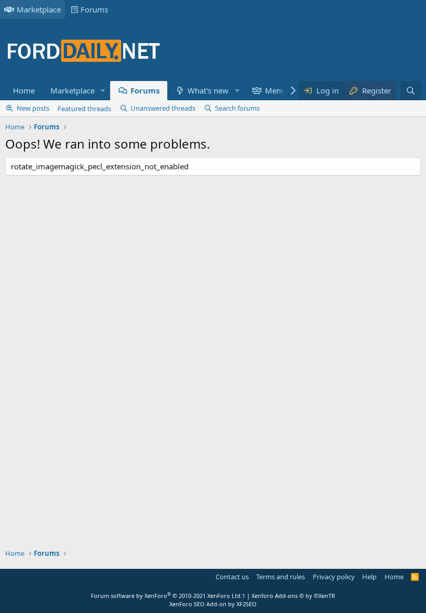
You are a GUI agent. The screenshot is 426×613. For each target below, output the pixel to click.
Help (369, 576)
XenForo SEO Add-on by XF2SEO (213, 604)
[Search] (411, 90)
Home (24, 90)
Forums (94, 9)
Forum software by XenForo (166, 595)
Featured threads (84, 108)
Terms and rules (280, 576)
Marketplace (39, 9)
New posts (33, 108)
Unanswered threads (162, 108)
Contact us (232, 576)
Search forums (237, 108)
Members (282, 90)
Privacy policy (334, 576)
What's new (208, 90)
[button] (103, 90)
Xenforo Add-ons (293, 595)
